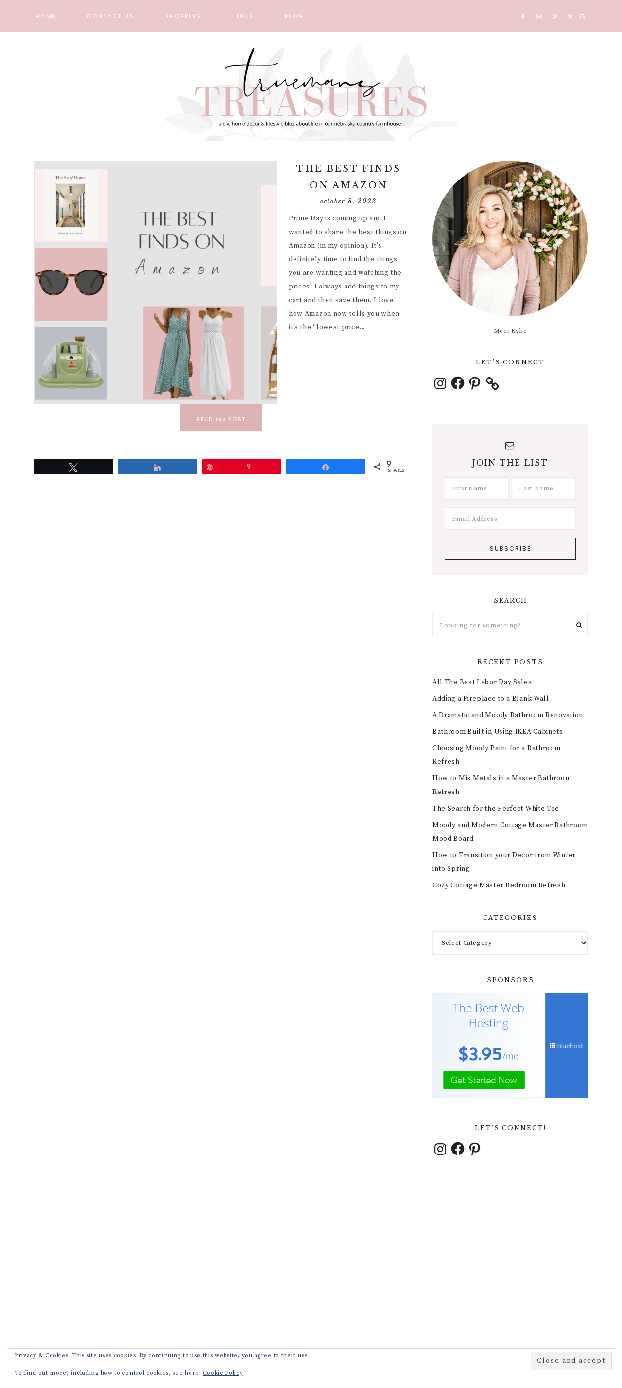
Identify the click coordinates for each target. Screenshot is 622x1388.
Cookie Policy (222, 1373)
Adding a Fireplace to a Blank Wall (490, 698)
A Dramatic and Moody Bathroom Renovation (507, 715)
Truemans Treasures (311, 92)
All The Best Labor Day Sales (482, 682)
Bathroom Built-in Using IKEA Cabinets (497, 731)
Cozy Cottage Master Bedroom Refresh (499, 885)
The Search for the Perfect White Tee (495, 808)
